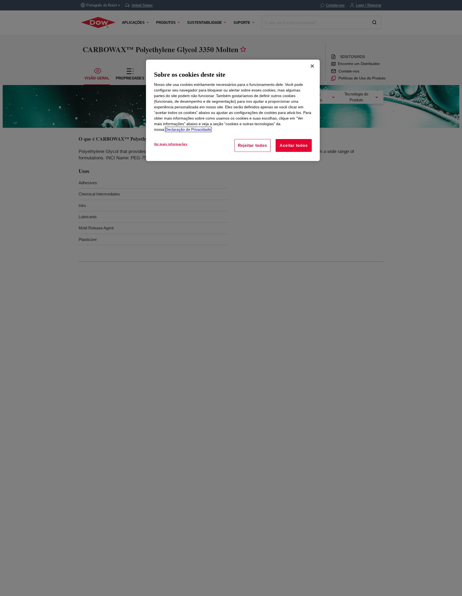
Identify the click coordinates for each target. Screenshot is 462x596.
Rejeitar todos (252, 145)
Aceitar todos (293, 145)
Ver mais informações (170, 144)
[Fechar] (312, 66)
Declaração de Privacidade (188, 129)
